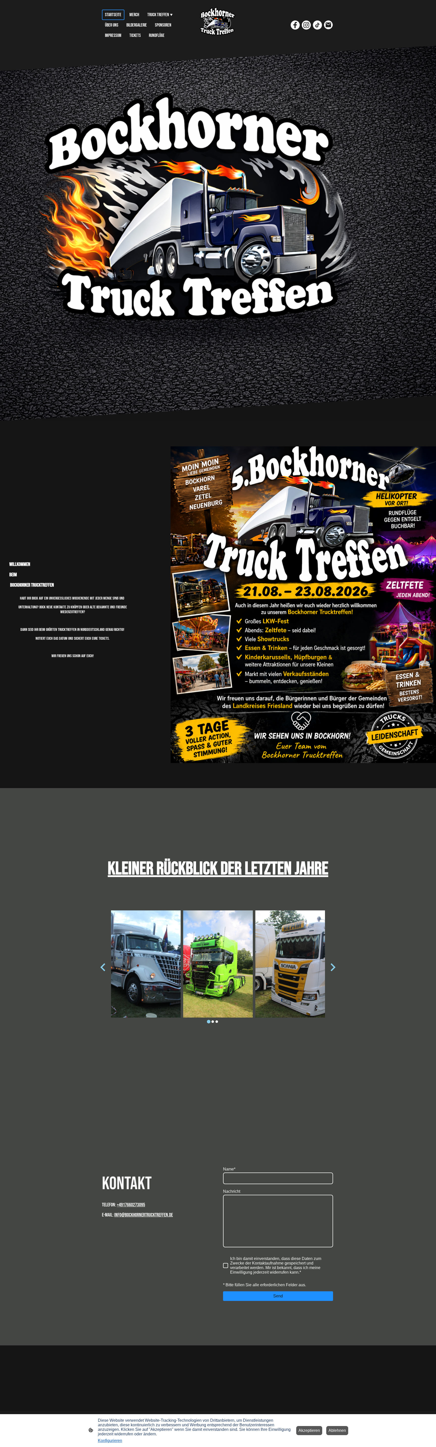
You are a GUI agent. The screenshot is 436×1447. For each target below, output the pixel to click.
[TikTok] (317, 25)
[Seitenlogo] (218, 25)
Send (278, 1296)
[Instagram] (306, 25)
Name (229, 1169)
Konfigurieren (110, 1440)
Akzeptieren (309, 1430)
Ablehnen (337, 1430)
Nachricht (231, 1191)
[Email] (328, 25)
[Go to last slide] (103, 967)
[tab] (208, 1021)
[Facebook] (295, 25)
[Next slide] (332, 967)
